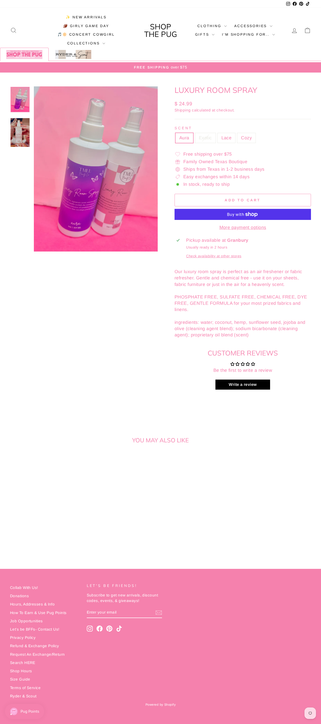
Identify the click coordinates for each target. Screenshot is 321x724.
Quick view (45, 521)
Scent (183, 128)
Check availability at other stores (213, 256)
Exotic (205, 137)
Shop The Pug (160, 30)
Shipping (183, 110)
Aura (184, 137)
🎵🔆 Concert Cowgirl (86, 34)
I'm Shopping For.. (246, 34)
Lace (226, 137)
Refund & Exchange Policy (34, 646)
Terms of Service (25, 688)
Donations (19, 596)
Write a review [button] (243, 384)
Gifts (203, 34)
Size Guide (20, 679)
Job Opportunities (26, 621)
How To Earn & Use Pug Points (38, 613)
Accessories (251, 26)
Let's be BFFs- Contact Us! (34, 629)
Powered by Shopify (160, 704)
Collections (84, 43)
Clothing (210, 26)
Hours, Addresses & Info (32, 604)
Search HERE (22, 662)
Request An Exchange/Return (37, 654)
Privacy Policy (23, 637)
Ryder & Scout (23, 696)
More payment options (242, 227)
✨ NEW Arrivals (86, 17)
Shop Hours (21, 671)
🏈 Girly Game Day (86, 26)
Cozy (246, 137)
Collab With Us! (24, 587)
